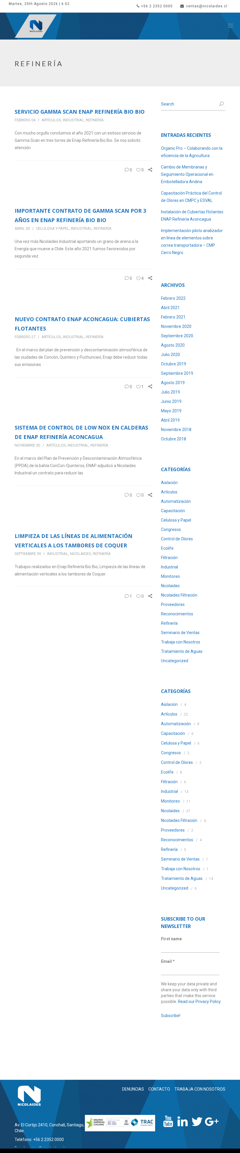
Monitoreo (170, 576)
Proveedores (173, 604)
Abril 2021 (170, 307)
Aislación (169, 482)
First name (171, 938)
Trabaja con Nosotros (180, 642)
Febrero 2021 (173, 317)
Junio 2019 (171, 401)
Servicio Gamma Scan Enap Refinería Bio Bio (80, 111)
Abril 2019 (170, 420)
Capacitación (173, 510)
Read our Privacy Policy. (199, 1001)
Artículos (51, 120)
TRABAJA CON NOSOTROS (199, 1089)
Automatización (176, 501)
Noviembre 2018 (176, 429)
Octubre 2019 (173, 364)
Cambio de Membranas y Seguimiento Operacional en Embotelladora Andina (187, 174)
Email (168, 961)
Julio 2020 (170, 354)
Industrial (73, 120)
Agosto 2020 (173, 345)
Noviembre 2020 (176, 326)
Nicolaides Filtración (179, 595)
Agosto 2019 (173, 382)
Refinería (95, 120)
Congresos (171, 529)
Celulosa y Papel (52, 228)
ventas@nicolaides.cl (206, 6)
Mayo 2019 (171, 410)
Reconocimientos (177, 614)
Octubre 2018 (173, 439)
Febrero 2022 (173, 298)
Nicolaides (80, 553)
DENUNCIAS (133, 1089)
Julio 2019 (170, 392)
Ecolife (167, 548)
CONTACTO (159, 1089)
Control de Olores (177, 539)
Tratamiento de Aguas (182, 651)
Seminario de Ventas (180, 632)
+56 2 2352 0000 (157, 6)
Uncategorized (174, 660)
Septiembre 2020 (177, 335)
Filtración (169, 557)
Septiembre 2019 (177, 373)
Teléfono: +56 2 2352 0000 (39, 1139)
